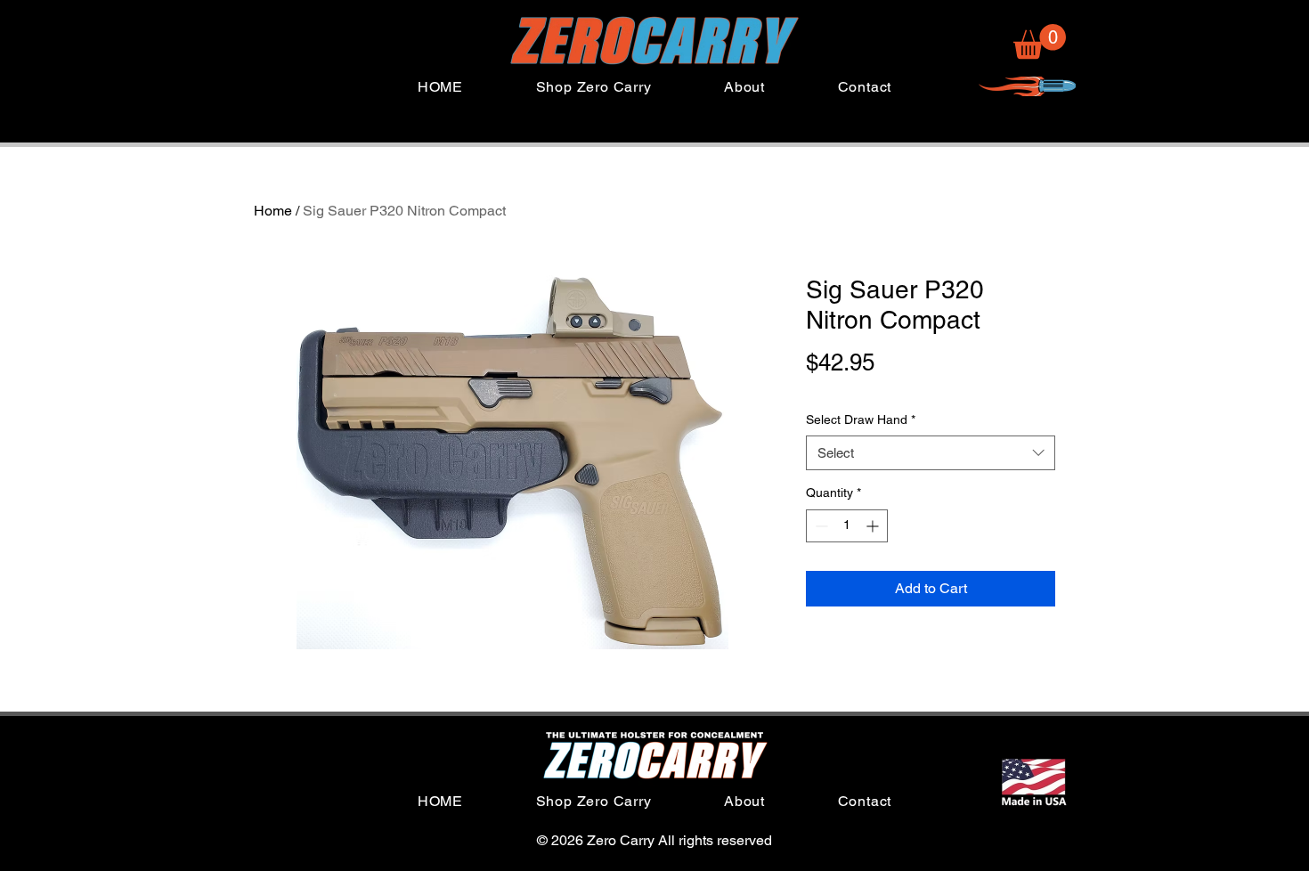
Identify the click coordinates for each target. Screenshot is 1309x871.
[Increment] (874, 525)
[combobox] (930, 453)
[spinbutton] (847, 525)
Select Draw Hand (860, 419)
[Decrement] (820, 525)
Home (273, 210)
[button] (1039, 41)
